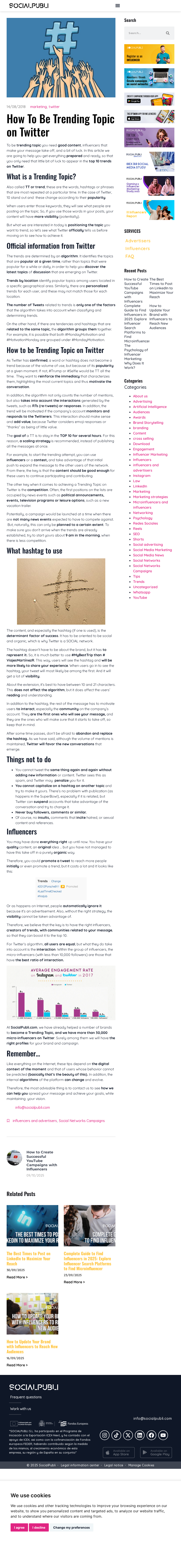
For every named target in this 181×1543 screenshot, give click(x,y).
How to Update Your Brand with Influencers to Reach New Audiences (32, 1346)
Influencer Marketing (150, 454)
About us (140, 396)
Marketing (141, 491)
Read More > (17, 1277)
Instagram (142, 475)
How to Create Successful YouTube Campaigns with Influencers (41, 1160)
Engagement (143, 449)
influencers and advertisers (35, 1120)
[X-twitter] (128, 1435)
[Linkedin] (140, 1435)
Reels (137, 528)
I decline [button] (38, 1527)
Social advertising (148, 544)
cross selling (143, 438)
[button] (117, 5)
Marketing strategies (150, 497)
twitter (54, 106)
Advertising (142, 401)
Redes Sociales (145, 523)
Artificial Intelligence (150, 406)
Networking (143, 512)
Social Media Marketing (152, 550)
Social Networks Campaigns (82, 1120)
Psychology (142, 518)
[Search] (167, 33)
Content (139, 433)
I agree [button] (19, 1527)
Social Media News (148, 555)
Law (136, 481)
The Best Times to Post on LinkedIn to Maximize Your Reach (28, 1258)
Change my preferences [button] (71, 1527)
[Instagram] (104, 1435)
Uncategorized (145, 587)
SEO (136, 534)
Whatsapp (141, 592)
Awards (139, 417)
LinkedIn (140, 486)
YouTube (140, 597)
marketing (38, 106)
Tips (136, 576)
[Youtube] (163, 1435)
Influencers (142, 459)
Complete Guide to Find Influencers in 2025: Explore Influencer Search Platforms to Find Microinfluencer (87, 1260)
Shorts (138, 539)
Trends (139, 581)
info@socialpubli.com (32, 1107)
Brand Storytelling (148, 422)
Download (141, 444)
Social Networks (146, 560)
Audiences (141, 412)
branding (140, 428)
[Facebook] (151, 1435)
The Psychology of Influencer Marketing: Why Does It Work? (136, 356)
